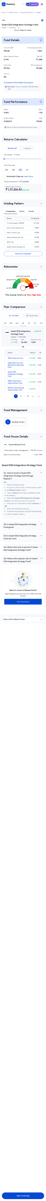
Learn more (28, 176)
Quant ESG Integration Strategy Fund (15, 374)
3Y (27, 170)
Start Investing (23, 1195)
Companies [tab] (10, 211)
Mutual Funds (13, 12)
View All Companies (23, 253)
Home (4, 12)
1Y (20, 170)
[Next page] (38, 396)
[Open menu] (42, 4)
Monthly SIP (12, 148)
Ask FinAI (34, 4)
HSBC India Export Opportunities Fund (15, 382)
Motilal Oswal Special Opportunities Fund (16, 389)
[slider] (4, 159)
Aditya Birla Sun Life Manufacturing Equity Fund (16, 365)
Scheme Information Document (19, 82)
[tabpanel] (23, 236)
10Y (41, 323)
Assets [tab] (31, 211)
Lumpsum (27, 148)
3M (6, 170)
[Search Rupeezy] (22, 4)
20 (28, 396)
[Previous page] (32, 396)
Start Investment (23, 602)
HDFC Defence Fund (15, 358)
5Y (35, 323)
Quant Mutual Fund (27, 12)
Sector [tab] (22, 211)
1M (5, 323)
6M (13, 170)
